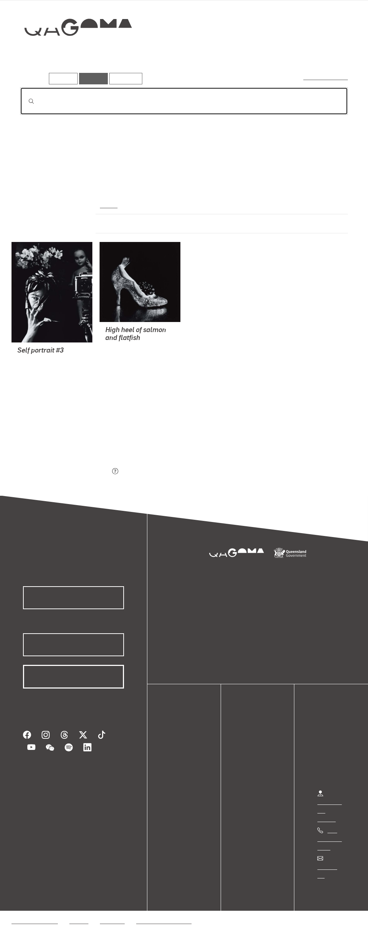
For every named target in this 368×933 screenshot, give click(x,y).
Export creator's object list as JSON (65, 471)
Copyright (112, 912)
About (177, 782)
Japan (108, 205)
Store (177, 765)
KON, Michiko (34, 360)
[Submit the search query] (25, 101)
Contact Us (331, 867)
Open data (183, 739)
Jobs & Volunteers (35, 912)
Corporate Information (163, 912)
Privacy (78, 912)
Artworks (259, 52)
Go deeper (331, 52)
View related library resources (58, 431)
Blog (176, 773)
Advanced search (326, 77)
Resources (124, 78)
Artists (294, 52)
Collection (72, 50)
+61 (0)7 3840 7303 (329, 838)
